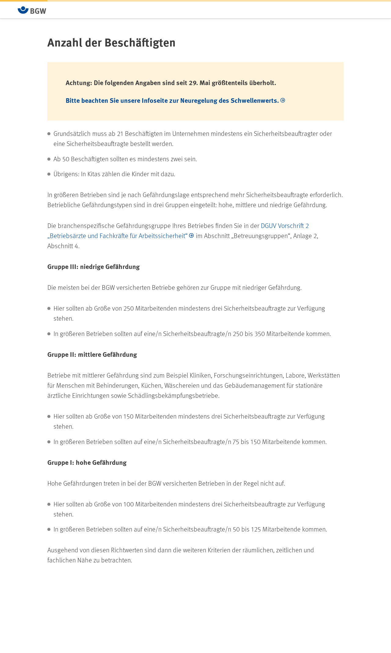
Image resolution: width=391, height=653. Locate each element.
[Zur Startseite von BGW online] (32, 10)
